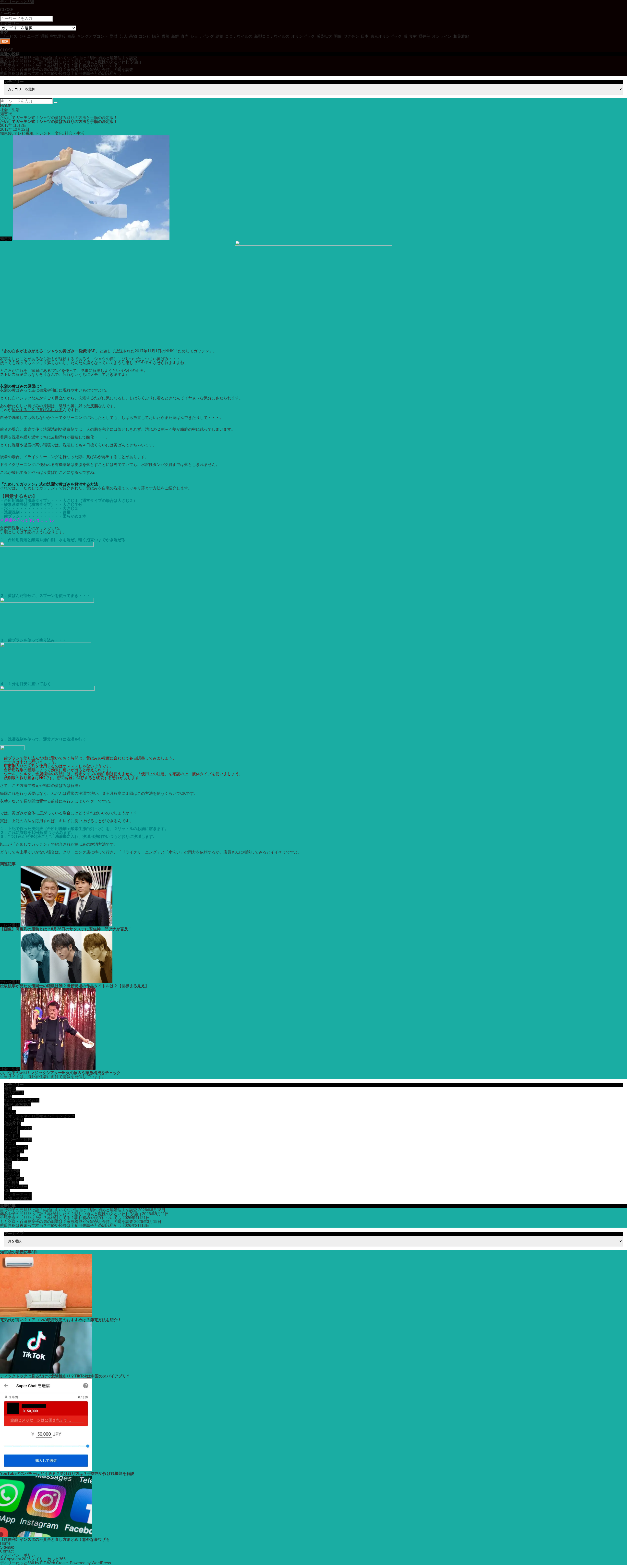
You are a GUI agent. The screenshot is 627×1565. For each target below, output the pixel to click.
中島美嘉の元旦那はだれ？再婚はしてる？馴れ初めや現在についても (60, 66)
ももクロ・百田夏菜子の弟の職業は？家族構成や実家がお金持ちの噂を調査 (66, 70)
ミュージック (16, 1147)
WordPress (101, 1563)
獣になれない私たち (21, 1100)
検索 (5, 41)
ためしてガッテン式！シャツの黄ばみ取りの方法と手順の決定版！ (59, 118)
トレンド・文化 (49, 133)
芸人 (8, 1163)
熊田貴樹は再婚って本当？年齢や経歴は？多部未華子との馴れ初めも (60, 73)
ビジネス (12, 1175)
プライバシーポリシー (19, 1555)
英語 (8, 1096)
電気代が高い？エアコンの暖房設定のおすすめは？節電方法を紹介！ (60, 1320)
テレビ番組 (23, 133)
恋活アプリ (14, 1093)
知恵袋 (6, 114)
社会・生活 (10, 110)
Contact (6, 1551)
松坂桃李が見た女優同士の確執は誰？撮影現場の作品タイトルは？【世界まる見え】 (74, 986)
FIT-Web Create (54, 1563)
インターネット (18, 1194)
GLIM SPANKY (17, 1104)
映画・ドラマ (16, 1159)
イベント (12, 1132)
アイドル (12, 1136)
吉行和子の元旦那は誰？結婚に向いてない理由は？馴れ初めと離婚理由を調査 (68, 58)
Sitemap (7, 1547)
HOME (6, 106)
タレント (12, 1155)
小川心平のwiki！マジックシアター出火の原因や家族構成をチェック (60, 1073)
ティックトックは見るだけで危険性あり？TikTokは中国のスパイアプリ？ (65, 1376)
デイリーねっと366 (49, 1559)
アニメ (10, 1143)
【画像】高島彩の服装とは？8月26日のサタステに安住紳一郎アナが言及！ (66, 929)
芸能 (8, 1108)
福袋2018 (12, 1124)
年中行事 (12, 1171)
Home (5, 1543)
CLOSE (6, 10)
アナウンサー (16, 1187)
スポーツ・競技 (18, 1140)
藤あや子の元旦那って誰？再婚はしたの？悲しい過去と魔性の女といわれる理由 (70, 62)
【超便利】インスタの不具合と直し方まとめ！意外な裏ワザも (55, 1539)
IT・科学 (11, 1183)
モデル (10, 1112)
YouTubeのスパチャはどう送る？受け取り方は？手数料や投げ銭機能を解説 (67, 1473)
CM (7, 1190)
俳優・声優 (14, 1179)
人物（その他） (18, 1198)
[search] (56, 102)
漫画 (8, 1167)
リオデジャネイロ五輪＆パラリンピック (39, 1116)
